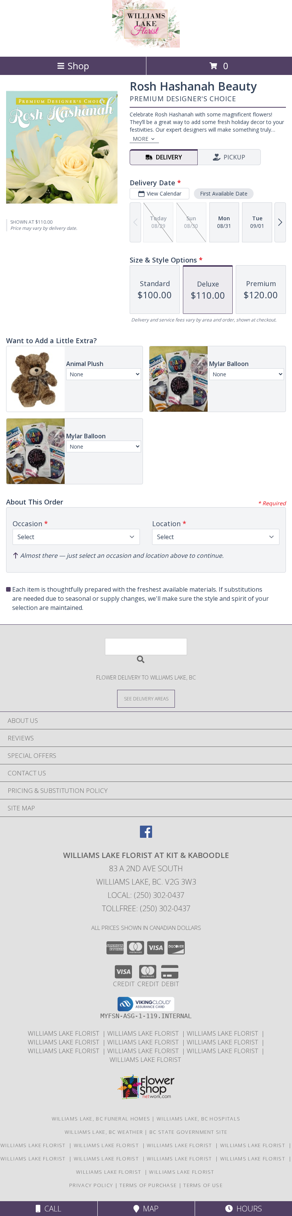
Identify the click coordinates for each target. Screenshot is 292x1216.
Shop (78, 65)
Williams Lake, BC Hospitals (198, 1118)
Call (51, 1208)
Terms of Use (203, 1185)
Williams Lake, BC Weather (104, 1131)
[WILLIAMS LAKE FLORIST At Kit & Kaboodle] (146, 45)
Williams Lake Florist (65, 1033)
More (140, 138)
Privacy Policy (91, 1185)
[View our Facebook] (146, 835)
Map (149, 1208)
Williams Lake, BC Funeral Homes (101, 1118)
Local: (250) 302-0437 (146, 895)
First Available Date (224, 193)
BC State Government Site (188, 1131)
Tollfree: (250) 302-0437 (146, 908)
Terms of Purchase (148, 1185)
